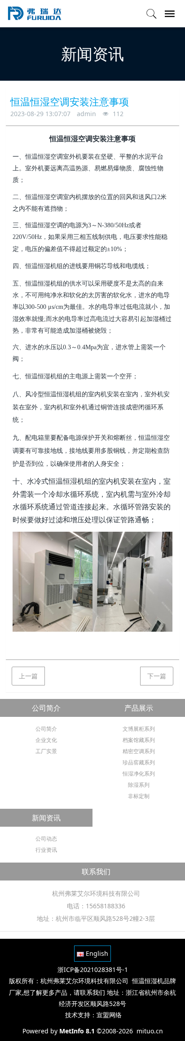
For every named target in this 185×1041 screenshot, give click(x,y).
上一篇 (28, 676)
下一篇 (156, 676)
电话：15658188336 (96, 906)
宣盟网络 (109, 1015)
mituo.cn (150, 1031)
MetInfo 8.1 (77, 1031)
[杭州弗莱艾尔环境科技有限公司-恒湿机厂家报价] (34, 13)
